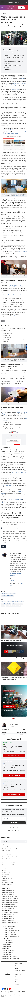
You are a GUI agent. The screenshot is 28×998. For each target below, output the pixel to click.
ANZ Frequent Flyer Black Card (8, 908)
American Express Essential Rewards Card (10, 936)
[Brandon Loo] (4, 555)
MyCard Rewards (5, 874)
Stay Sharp (21, 7)
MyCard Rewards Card (6, 946)
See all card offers (14, 801)
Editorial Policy (18, 974)
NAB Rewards (4, 876)
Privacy (16, 976)
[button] (13, 718)
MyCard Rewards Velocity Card (8, 918)
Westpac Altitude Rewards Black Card (9, 956)
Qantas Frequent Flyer (14, 606)
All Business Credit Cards (7, 884)
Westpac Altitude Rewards (7, 878)
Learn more (22, 770)
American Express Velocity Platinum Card (10, 912)
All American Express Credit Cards (9, 864)
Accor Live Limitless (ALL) (19, 83)
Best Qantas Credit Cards (7, 846)
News (4, 13)
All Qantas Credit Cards (6, 850)
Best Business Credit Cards (7, 882)
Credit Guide (18, 981)
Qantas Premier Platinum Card (8, 890)
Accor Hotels (6, 601)
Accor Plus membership (17, 316)
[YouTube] (9, 989)
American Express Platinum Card (8, 928)
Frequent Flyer (6, 593)
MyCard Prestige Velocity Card (8, 914)
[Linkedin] (16, 830)
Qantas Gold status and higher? (16, 287)
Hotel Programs (18, 603)
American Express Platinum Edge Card (9, 934)
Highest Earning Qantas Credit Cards (9, 848)
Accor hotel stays (15, 89)
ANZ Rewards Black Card (7, 940)
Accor (22, 78)
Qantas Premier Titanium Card (8, 892)
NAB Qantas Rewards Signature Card (9, 904)
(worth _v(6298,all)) (8, 129)
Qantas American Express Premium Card (10, 902)
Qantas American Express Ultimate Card (10, 900)
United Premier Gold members (14, 499)
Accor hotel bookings (11, 85)
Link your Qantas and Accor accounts (12, 294)
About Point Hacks (19, 963)
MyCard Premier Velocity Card (8, 916)
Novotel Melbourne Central (19, 195)
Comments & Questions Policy (20, 971)
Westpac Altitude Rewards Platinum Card (10, 958)
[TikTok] (7, 989)
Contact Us (17, 984)
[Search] (25, 2)
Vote (3, 546)
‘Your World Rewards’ (6, 485)
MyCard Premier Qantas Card (8, 894)
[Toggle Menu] (2, 2)
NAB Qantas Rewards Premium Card (9, 906)
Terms (16, 979)
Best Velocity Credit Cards (7, 854)
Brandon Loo (4, 558)
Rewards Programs (7, 595)
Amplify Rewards (5, 868)
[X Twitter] (19, 830)
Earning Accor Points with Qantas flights (14, 55)
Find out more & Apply (14, 775)
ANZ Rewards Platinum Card (7, 942)
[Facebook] (12, 830)
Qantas (11, 78)
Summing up (7, 69)
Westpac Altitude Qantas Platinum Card (10, 898)
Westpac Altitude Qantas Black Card (9, 896)
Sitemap (17, 965)
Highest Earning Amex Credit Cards (9, 862)
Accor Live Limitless (18, 601)
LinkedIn (12, 580)
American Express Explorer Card (8, 932)
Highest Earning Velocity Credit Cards (9, 856)
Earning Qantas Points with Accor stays (13, 53)
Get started (14, 823)
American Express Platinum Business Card (10, 930)
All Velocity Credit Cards (6, 858)
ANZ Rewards (4, 870)
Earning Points (6, 603)
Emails (16, 968)
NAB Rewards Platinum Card (7, 952)
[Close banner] (26, 8)
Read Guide (22, 751)
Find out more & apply (14, 755)
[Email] (9, 830)
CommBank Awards (6, 872)
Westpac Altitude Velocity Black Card (9, 920)
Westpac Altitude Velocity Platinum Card (10, 922)
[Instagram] (5, 989)
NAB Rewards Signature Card (8, 950)
